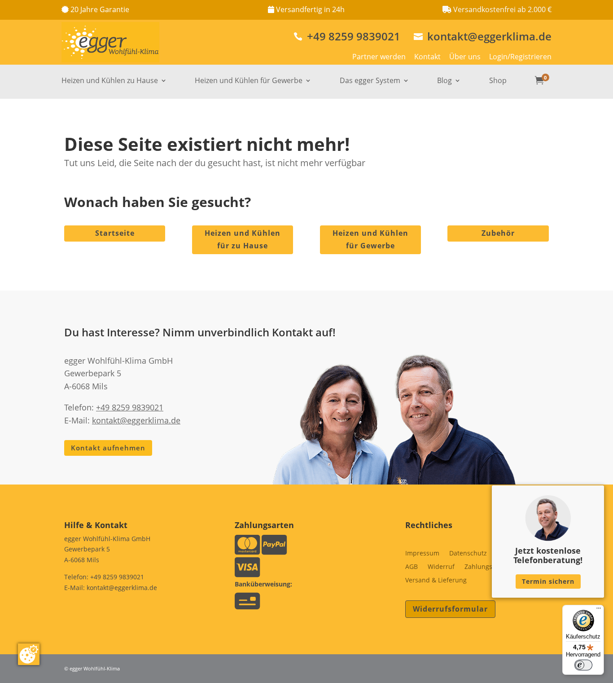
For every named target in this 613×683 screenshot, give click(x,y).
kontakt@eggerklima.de (483, 36)
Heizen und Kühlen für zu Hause (242, 239)
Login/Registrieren (520, 57)
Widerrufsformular (450, 609)
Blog (444, 81)
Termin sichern (548, 581)
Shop (498, 81)
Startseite (115, 233)
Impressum (422, 553)
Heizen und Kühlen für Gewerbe (248, 81)
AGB (411, 567)
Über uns (465, 57)
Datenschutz (468, 553)
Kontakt (427, 57)
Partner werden (379, 57)
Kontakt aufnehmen (108, 447)
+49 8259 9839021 (346, 36)
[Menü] (598, 610)
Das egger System (370, 81)
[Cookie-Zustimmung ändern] (28, 654)
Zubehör (498, 233)
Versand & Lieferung (436, 580)
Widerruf (441, 567)
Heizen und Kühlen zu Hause (109, 81)
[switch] (583, 665)
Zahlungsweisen (488, 567)
